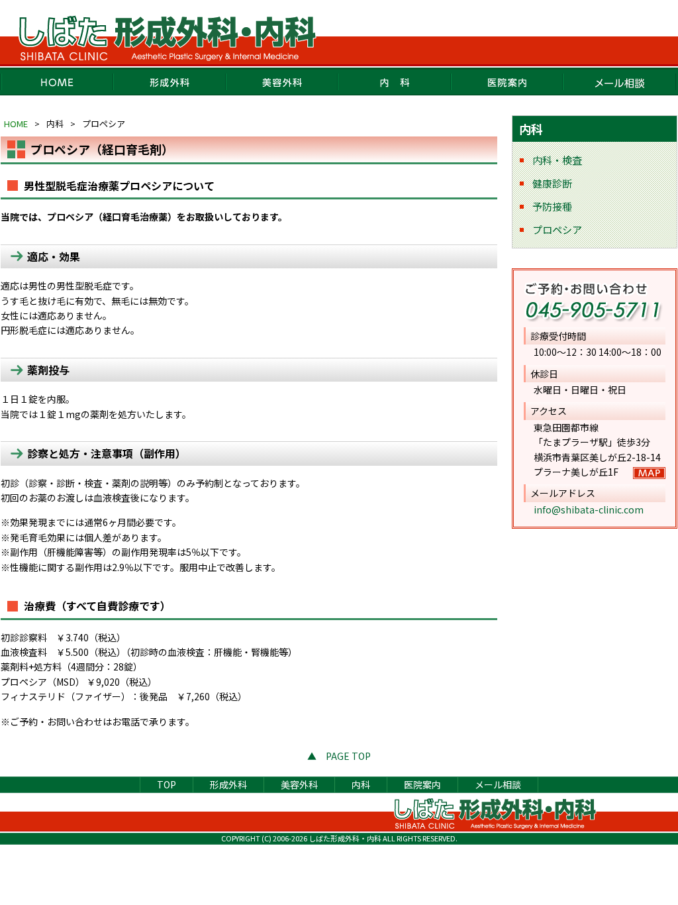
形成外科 (169, 81)
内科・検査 (557, 160)
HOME (57, 81)
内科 (394, 81)
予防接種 (552, 206)
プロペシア (557, 230)
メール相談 (620, 81)
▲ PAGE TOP (339, 756)
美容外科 (282, 81)
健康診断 (552, 183)
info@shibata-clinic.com (589, 509)
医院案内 (507, 81)
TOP (166, 784)
